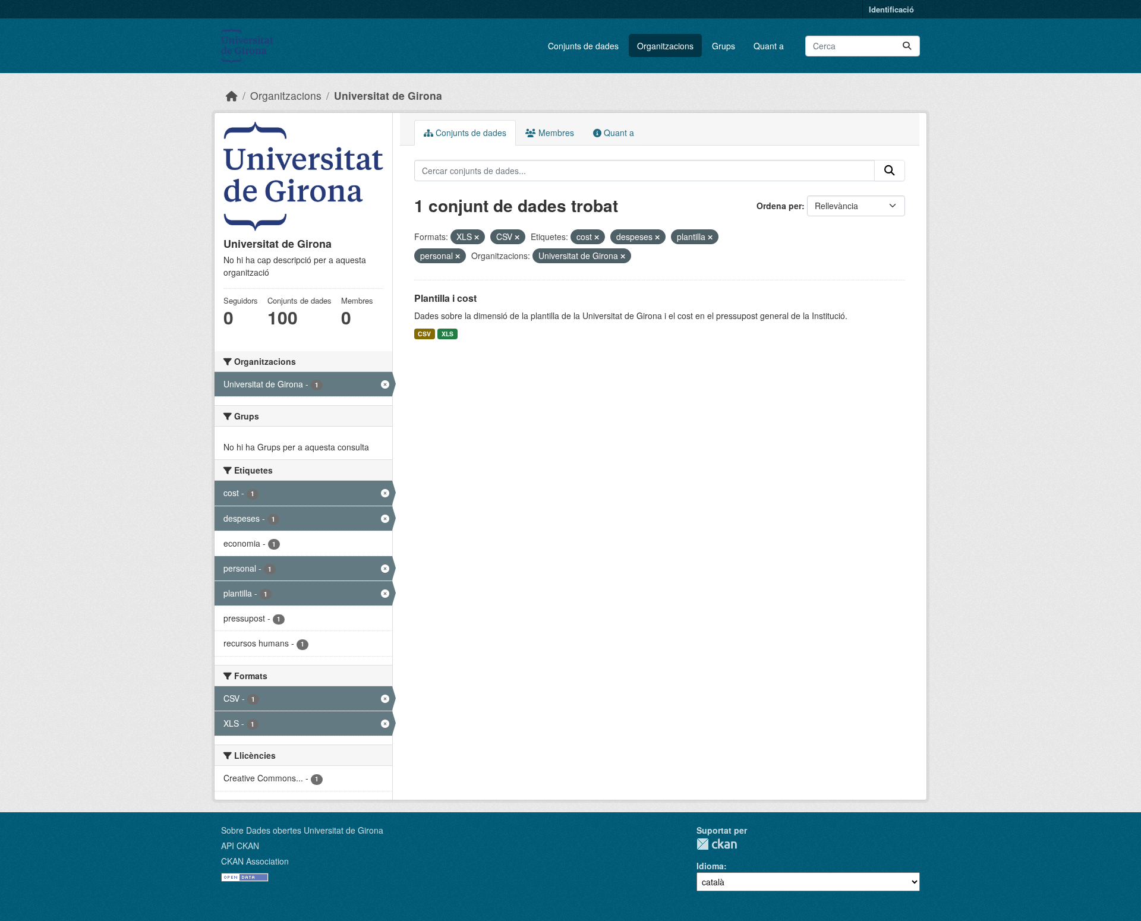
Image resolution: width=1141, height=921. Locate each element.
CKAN (716, 844)
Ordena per (779, 206)
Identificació (891, 9)
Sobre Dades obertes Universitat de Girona (302, 830)
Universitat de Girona (388, 95)
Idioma (710, 866)
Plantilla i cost (445, 298)
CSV (424, 333)
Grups (723, 46)
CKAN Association (255, 861)
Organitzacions (665, 46)
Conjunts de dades (583, 46)
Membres (555, 132)
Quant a (769, 46)
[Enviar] (907, 46)
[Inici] (232, 95)
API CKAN (240, 845)
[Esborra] (476, 237)
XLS (447, 333)
